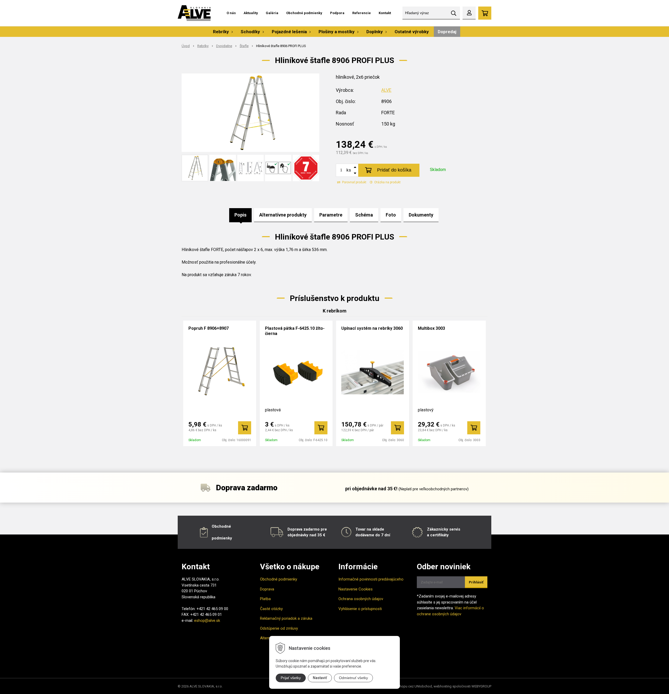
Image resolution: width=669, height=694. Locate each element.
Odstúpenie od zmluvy (279, 628)
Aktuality (251, 13)
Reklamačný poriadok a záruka (286, 618)
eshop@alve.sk (207, 620)
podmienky (222, 538)
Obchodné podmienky (304, 13)
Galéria (272, 13)
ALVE (386, 90)
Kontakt (385, 13)
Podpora (337, 13)
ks (349, 170)
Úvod (186, 46)
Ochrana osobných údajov (360, 598)
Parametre (330, 215)
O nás (231, 13)
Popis (240, 215)
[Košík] (484, 13)
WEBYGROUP (481, 686)
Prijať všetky (291, 678)
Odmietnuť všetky (353, 678)
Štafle (244, 46)
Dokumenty (421, 215)
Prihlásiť (476, 582)
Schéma (364, 215)
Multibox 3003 (431, 328)
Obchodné (221, 526)
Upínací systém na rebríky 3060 (372, 328)
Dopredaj (447, 31)
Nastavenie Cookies (355, 589)
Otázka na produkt (387, 182)
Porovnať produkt (353, 182)
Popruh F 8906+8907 (208, 328)
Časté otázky (271, 608)
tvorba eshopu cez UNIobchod (408, 686)
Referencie (361, 13)
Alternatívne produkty (283, 215)
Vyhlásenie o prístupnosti (360, 608)
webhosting (443, 686)
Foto (391, 215)
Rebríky (203, 46)
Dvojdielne (224, 46)
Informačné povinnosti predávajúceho (370, 579)
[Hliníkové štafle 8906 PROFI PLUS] (250, 112)
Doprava (267, 589)
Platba (265, 598)
